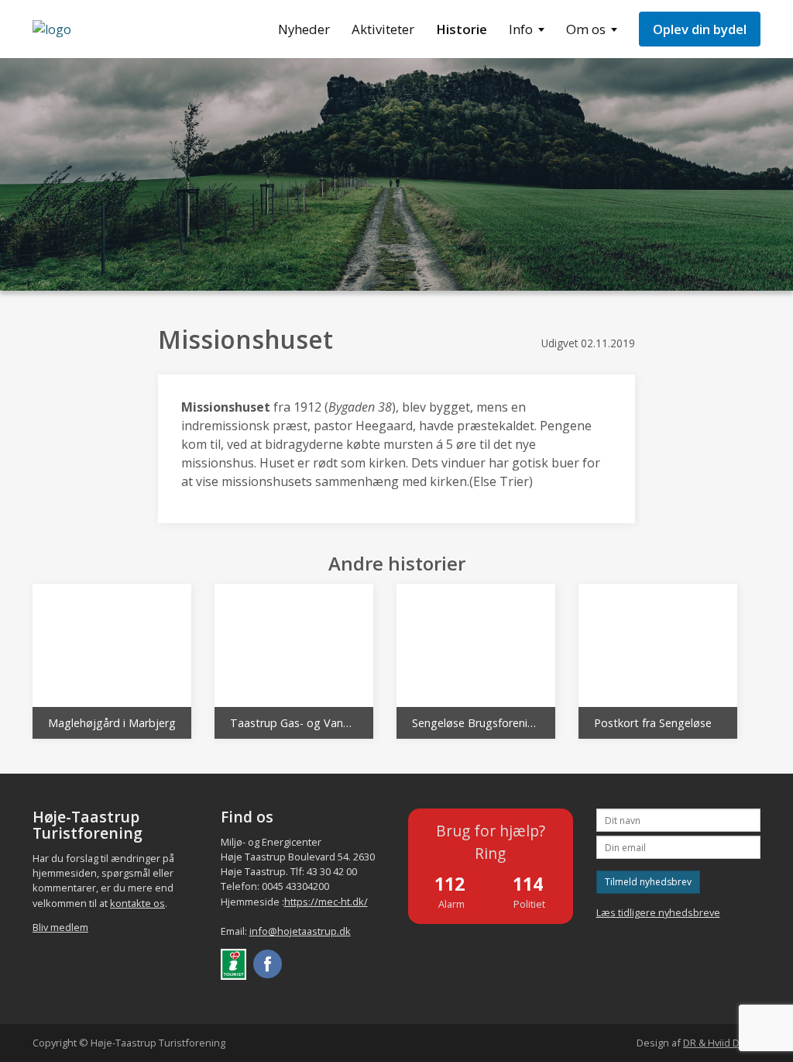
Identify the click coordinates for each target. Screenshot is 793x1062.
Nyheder (304, 29)
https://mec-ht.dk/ (326, 902)
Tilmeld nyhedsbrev (648, 881)
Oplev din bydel (700, 29)
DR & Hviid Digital (721, 1043)
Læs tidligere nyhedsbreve (658, 912)
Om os (586, 29)
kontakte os (137, 903)
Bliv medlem (60, 927)
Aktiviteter (383, 29)
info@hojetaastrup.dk (300, 931)
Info (521, 29)
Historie (461, 29)
